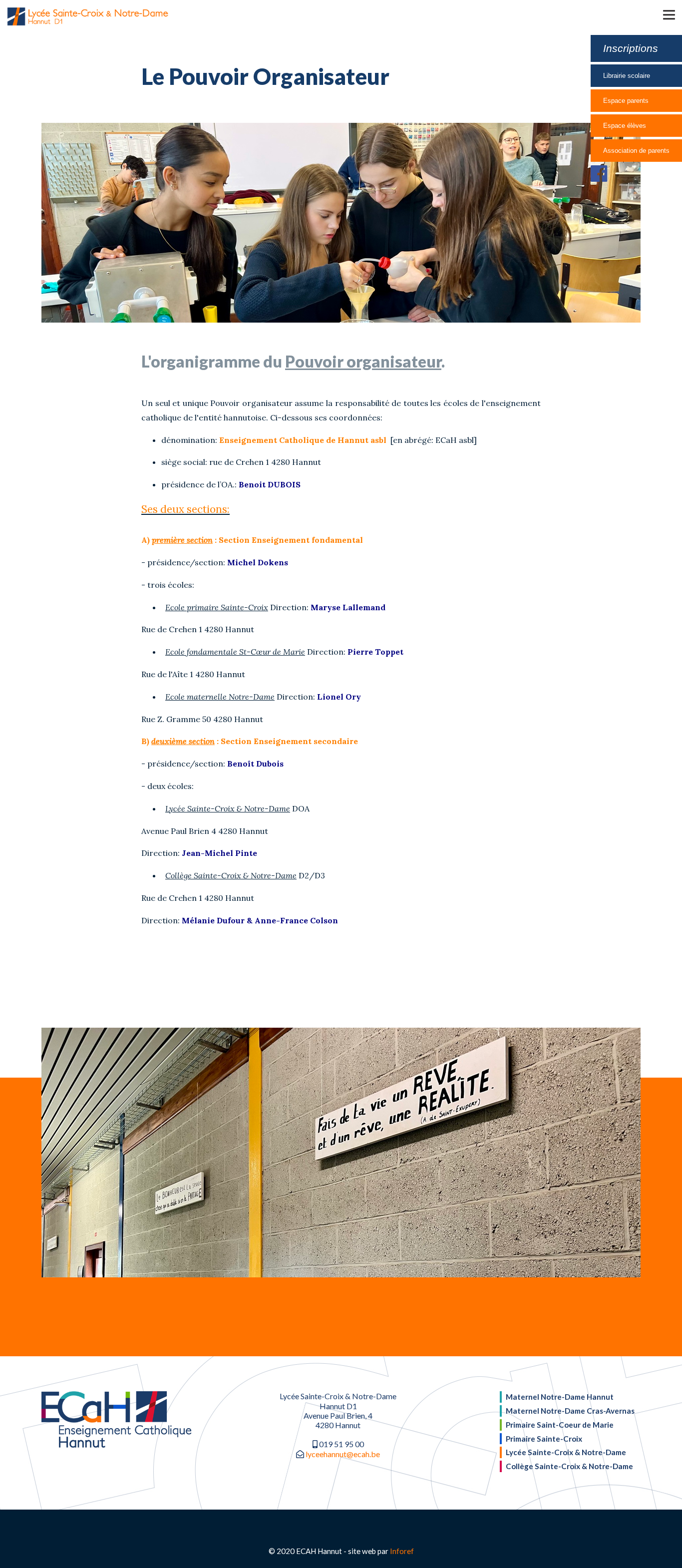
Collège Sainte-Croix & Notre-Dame (569, 1466)
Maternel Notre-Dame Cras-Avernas (570, 1410)
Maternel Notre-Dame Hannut (560, 1396)
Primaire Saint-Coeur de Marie (560, 1424)
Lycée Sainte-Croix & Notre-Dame (566, 1452)
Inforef (402, 1551)
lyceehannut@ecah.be (343, 1454)
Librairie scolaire (626, 75)
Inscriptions (630, 48)
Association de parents (636, 150)
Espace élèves (624, 125)
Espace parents (626, 100)
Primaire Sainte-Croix (544, 1438)
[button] (654, 14)
